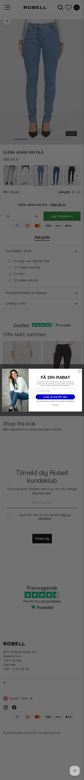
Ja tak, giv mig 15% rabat (55, 397)
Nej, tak (55, 405)
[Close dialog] (79, 371)
